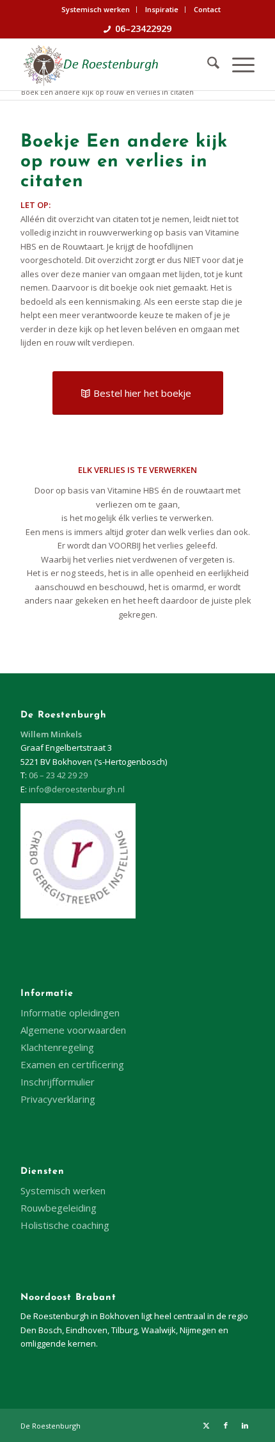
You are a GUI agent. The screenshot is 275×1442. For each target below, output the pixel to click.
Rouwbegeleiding (58, 1207)
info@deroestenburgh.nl (77, 789)
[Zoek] (206, 64)
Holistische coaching (64, 1225)
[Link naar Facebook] (225, 1425)
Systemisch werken (95, 9)
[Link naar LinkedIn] (245, 1425)
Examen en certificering (72, 1064)
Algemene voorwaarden (73, 1029)
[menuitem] (96, 9)
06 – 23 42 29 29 (58, 775)
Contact (207, 9)
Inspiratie (161, 9)
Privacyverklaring (57, 1099)
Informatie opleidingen (70, 1012)
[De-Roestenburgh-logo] (113, 64)
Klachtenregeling (57, 1047)
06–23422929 (143, 28)
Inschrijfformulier (57, 1081)
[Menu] (237, 64)
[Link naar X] (206, 1425)
